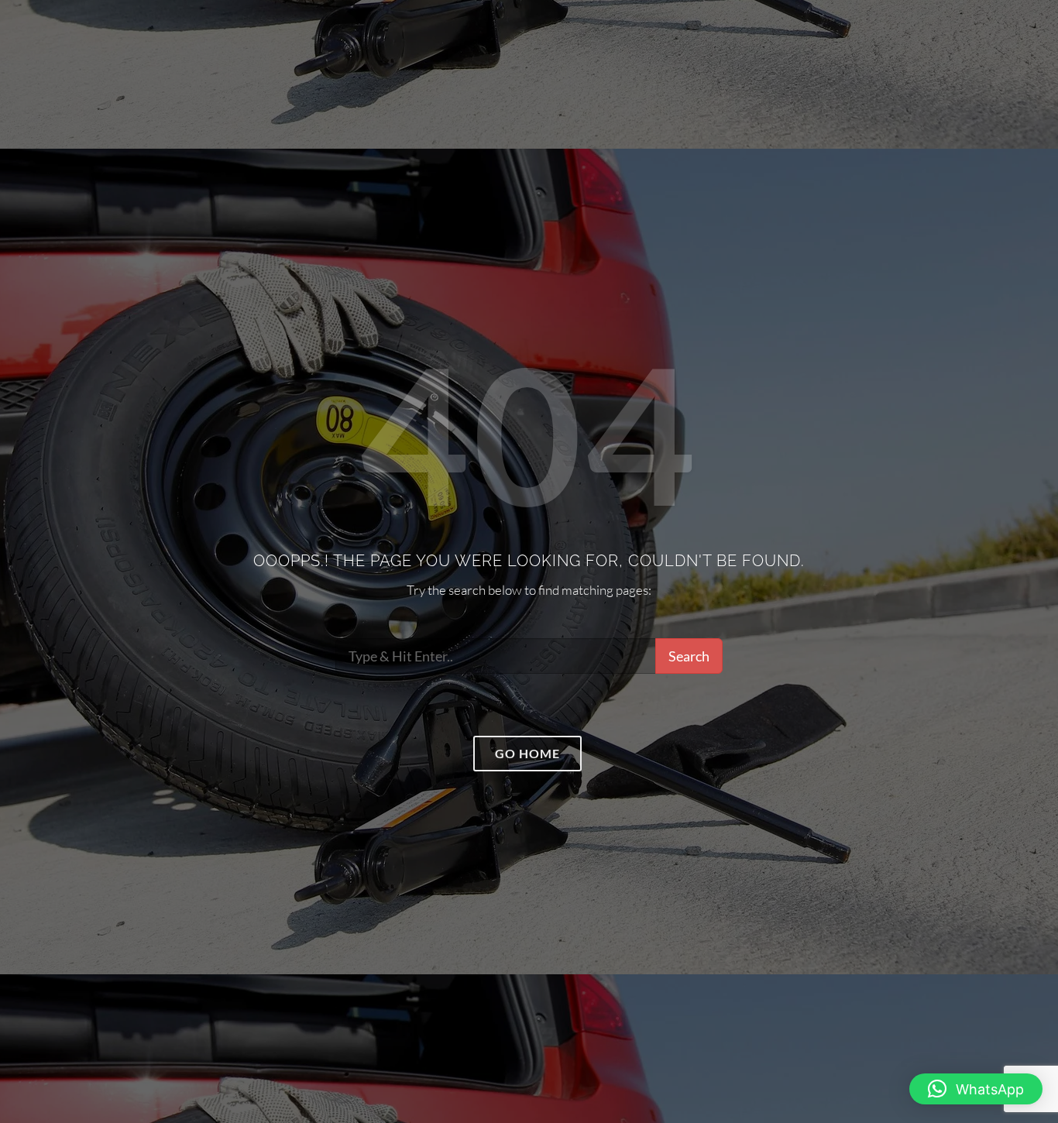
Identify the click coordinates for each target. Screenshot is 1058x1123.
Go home (527, 753)
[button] (976, 1088)
